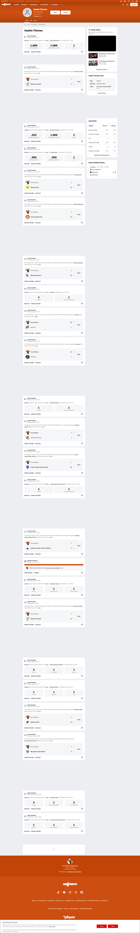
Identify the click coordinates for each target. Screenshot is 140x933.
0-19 (39, 264)
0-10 (39, 206)
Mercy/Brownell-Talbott (56, 664)
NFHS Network (20, 1)
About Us (34, 900)
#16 (37, 16)
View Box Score (94, 175)
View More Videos (101, 69)
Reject (112, 926)
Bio (31, 20)
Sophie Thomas (40, 9)
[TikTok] (121, 1)
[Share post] (82, 51)
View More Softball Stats (101, 155)
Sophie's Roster (28, 572)
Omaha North (53, 152)
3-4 (39, 73)
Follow (66, 12)
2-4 (51, 537)
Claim (55, 12)
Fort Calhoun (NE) (38, 12)
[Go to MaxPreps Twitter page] (76, 892)
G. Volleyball (54, 4)
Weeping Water (54, 797)
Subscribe (51, 900)
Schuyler (52, 292)
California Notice (80, 900)
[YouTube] (125, 1)
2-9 (51, 741)
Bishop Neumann (54, 40)
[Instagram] (129, 1)
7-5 (43, 427)
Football (16, 4)
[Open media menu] (127, 4)
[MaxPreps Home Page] (25, 24)
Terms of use (69, 900)
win (47, 292)
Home (26, 20)
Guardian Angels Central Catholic (41, 548)
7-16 (51, 456)
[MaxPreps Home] (6, 4)
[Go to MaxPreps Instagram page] (70, 892)
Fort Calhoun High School (70, 866)
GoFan (11, 1)
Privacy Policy (59, 900)
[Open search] (123, 4)
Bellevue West (54, 687)
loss (47, 40)
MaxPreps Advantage (33, 1)
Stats (35, 20)
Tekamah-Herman (54, 402)
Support (104, 900)
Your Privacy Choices (93, 900)
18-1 (36, 316)
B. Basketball (33, 4)
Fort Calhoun (34, 24)
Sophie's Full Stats (36, 51)
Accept (101, 926)
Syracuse (77, 344)
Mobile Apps (42, 900)
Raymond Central (78, 71)
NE (28, 24)
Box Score (26, 51)
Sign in (134, 4)
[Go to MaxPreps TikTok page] (58, 892)
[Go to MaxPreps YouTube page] (64, 892)
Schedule (36, 572)
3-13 (39, 176)
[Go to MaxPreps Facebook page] (81, 892)
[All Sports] (62, 4)
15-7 (36, 346)
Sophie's (26, 40)
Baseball (24, 4)
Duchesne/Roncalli (78, 204)
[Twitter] (132, 1)
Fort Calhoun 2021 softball (52, 568)
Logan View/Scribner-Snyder (39, 467)
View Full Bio (101, 93)
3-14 (39, 711)
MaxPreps (5, 1)
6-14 (39, 608)
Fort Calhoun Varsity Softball (104, 86)
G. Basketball (44, 4)
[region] (70, 926)
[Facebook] (136, 1)
